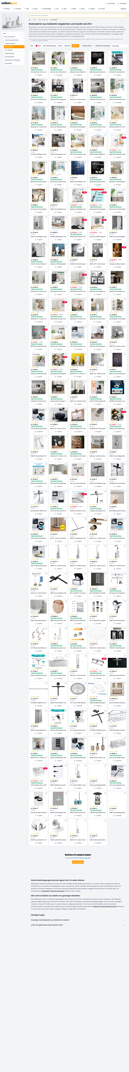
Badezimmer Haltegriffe (12, 60)
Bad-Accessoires (9, 37)
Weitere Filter (87, 46)
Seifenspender (9, 53)
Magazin (123, 9)
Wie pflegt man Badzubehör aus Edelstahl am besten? (50, 920)
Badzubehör (9, 47)
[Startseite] (29, 19)
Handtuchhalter (10, 43)
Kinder (74, 9)
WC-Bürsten (9, 50)
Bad (27, 9)
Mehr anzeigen (78, 862)
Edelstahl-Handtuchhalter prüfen (104, 906)
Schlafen (18, 9)
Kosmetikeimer (9, 57)
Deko (83, 9)
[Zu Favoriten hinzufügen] (46, 52)
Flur (57, 9)
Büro (65, 9)
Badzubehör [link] (54, 19)
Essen (36, 9)
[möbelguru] (9, 3)
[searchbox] (78, 15)
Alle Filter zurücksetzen (102, 46)
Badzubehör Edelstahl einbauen (53, 891)
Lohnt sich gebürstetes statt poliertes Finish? (47, 925)
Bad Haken (8, 63)
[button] (122, 3)
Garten (102, 9)
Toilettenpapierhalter (12, 40)
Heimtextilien (47, 9)
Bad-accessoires (43, 19)
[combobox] (119, 46)
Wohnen (7, 9)
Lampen (92, 9)
